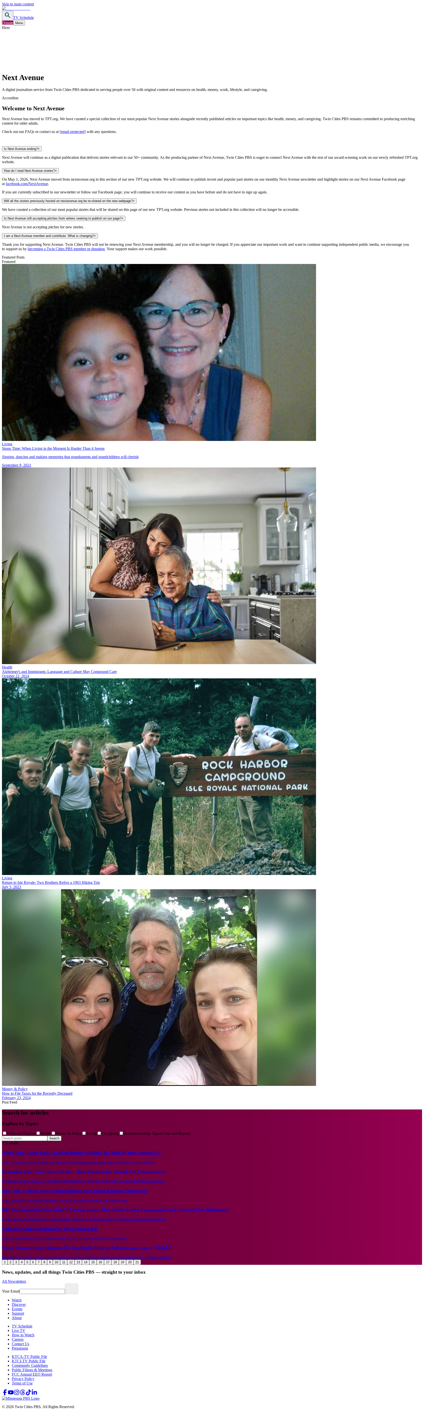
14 (85, 1262)
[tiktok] (28, 1394)
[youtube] (11, 1394)
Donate (7, 23)
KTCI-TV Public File (28, 1361)
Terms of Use (22, 1383)
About (17, 1318)
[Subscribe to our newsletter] (71, 1289)
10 (56, 1262)
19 (122, 1262)
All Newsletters (14, 1281)
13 (78, 1262)
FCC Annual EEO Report (32, 1374)
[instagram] (17, 1394)
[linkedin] (34, 1394)
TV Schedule (23, 17)
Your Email (11, 1291)
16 (100, 1262)
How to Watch (23, 1335)
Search (54, 1138)
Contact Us (20, 1344)
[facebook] (5, 1394)
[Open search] (7, 15)
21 (137, 1262)
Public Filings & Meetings (32, 1370)
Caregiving (110, 1133)
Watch (17, 1300)
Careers (18, 1339)
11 (63, 1262)
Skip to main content (18, 4)
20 (130, 1262)
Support (18, 1313)
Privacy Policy (23, 1379)
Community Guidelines (30, 1365)
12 (71, 1262)
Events (17, 1309)
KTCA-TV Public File (29, 1357)
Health (45, 1133)
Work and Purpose (21, 1133)
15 (93, 1262)
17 (107, 1262)
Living (91, 1133)
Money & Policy (68, 1133)
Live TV (18, 1330)
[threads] (23, 1394)
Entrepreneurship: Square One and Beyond (157, 1133)
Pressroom (20, 1348)
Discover (19, 1304)
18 (115, 1262)
